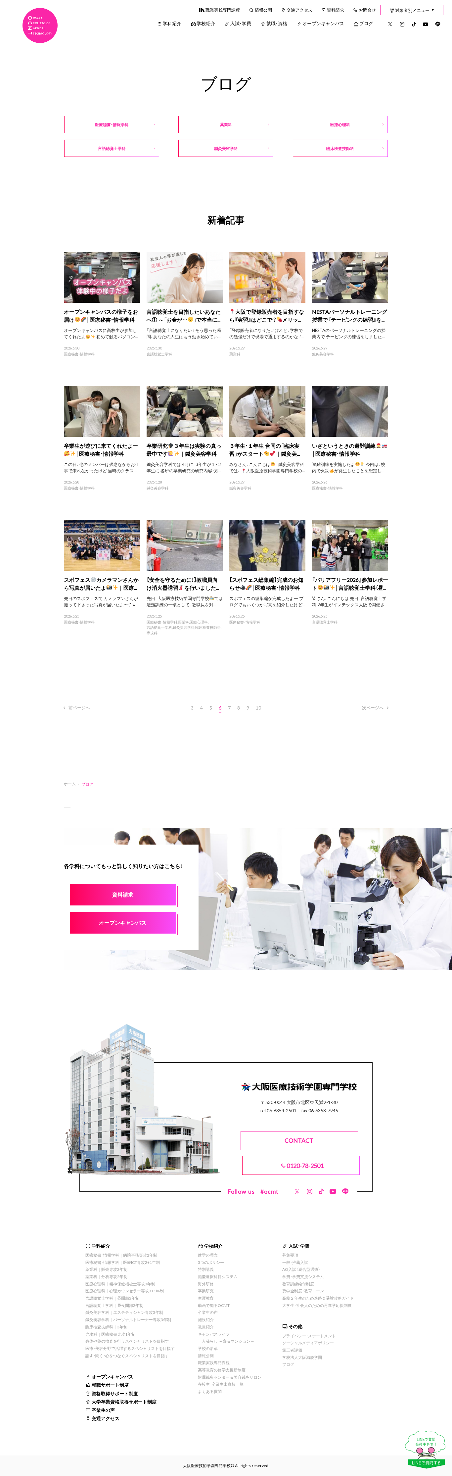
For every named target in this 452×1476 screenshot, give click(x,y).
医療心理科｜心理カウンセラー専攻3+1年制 (124, 1291)
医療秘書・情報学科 (79, 354)
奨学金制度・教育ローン (303, 1291)
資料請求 (335, 10)
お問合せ (367, 10)
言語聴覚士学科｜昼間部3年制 (112, 1298)
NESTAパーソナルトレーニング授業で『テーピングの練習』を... (349, 315)
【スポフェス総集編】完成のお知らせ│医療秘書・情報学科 (266, 583)
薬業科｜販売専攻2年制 (106, 1269)
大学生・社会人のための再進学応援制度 (317, 1305)
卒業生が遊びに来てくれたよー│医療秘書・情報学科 (101, 449)
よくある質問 (210, 1391)
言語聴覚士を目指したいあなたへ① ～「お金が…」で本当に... (184, 315)
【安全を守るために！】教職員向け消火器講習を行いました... (183, 583)
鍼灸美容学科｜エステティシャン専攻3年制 (124, 1312)
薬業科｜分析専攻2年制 (106, 1276)
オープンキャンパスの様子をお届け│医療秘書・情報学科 (101, 315)
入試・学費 (240, 23)
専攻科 (152, 633)
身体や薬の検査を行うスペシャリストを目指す (127, 1341)
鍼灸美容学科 (323, 354)
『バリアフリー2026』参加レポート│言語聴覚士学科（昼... (350, 583)
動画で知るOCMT (214, 1305)
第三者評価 (292, 1350)
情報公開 (263, 10)
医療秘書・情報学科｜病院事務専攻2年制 (121, 1255)
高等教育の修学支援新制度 (222, 1370)
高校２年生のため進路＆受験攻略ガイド (318, 1298)
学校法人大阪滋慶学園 (302, 1357)
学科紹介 (172, 23)
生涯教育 (206, 1298)
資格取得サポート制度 (115, 1393)
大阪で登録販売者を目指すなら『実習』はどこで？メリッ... (266, 315)
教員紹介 (206, 1327)
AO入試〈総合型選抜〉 (301, 1269)
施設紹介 (206, 1319)
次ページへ (373, 707)
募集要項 (290, 1255)
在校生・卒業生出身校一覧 (221, 1384)
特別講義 (206, 1269)
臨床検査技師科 (208, 627)
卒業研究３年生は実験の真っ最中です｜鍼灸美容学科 (184, 449)
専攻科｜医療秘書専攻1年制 (110, 1334)
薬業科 (234, 354)
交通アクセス (299, 10)
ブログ (366, 23)
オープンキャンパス (323, 23)
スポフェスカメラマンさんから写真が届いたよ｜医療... (101, 583)
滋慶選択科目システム (218, 1276)
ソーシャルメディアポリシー (308, 1343)
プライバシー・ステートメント (309, 1336)
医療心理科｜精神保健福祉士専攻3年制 (120, 1284)
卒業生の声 (103, 1410)
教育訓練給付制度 (298, 1284)
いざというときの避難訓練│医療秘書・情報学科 (344, 449)
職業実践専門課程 (222, 10)
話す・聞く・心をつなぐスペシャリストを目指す (127, 1356)
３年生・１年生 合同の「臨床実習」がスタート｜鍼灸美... (264, 449)
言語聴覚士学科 (159, 354)
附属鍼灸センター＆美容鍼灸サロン (229, 1377)
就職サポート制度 (110, 1384)
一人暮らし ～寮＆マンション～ (226, 1341)
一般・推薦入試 (295, 1262)
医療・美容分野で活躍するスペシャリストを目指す (130, 1348)
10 (258, 707)
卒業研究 (206, 1291)
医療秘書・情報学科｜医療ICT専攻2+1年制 (122, 1262)
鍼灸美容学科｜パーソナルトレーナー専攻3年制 (128, 1319)
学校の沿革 (208, 1348)
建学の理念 (208, 1255)
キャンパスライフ (214, 1334)
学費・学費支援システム (303, 1276)
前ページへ (79, 707)
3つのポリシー (211, 1262)
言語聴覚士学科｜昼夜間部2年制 (114, 1305)
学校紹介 (206, 23)
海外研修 (206, 1284)
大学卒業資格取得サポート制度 (124, 1401)
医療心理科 (199, 622)
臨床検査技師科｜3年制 (106, 1327)
